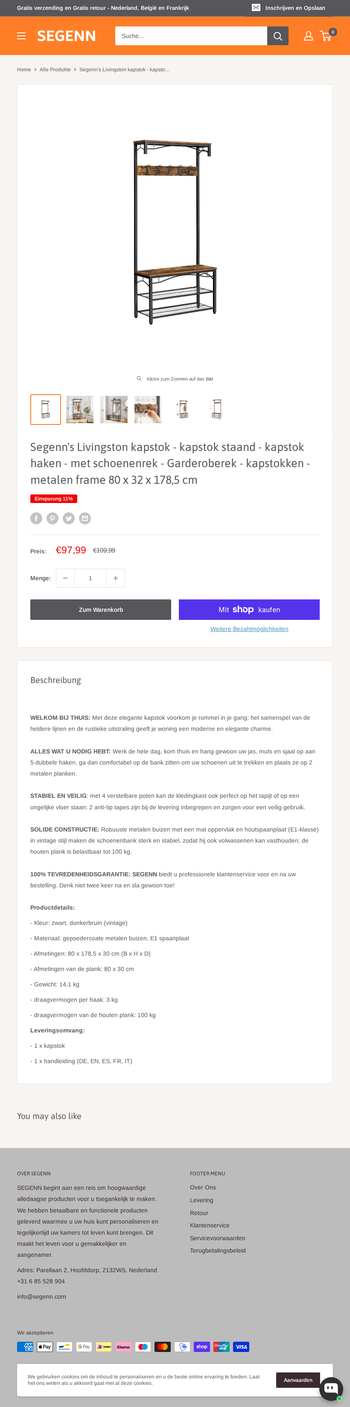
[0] (326, 36)
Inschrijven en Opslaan (295, 8)
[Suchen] (278, 35)
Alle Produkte (55, 70)
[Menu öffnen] (21, 35)
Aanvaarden (298, 1380)
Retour (199, 1212)
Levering (201, 1200)
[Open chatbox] (331, 1389)
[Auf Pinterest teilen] (52, 518)
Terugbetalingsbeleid (218, 1250)
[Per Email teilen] (85, 518)
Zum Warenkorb (101, 609)
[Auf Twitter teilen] (69, 518)
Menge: (40, 578)
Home (24, 70)
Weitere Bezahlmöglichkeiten (249, 628)
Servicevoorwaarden (217, 1238)
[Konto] (308, 36)
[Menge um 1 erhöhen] (116, 578)
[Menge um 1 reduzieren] (65, 578)
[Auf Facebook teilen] (36, 518)
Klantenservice (210, 1225)
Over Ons (203, 1187)
